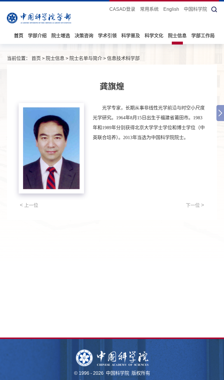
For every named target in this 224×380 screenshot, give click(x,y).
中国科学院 (195, 9)
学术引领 (107, 35)
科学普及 (130, 35)
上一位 (29, 205)
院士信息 (177, 35)
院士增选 (60, 35)
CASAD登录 (122, 9)
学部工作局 (203, 35)
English (171, 9)
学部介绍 (37, 35)
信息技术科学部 (123, 58)
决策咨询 (84, 35)
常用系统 (149, 9)
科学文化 (154, 35)
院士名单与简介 (85, 58)
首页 (18, 35)
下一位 (195, 205)
